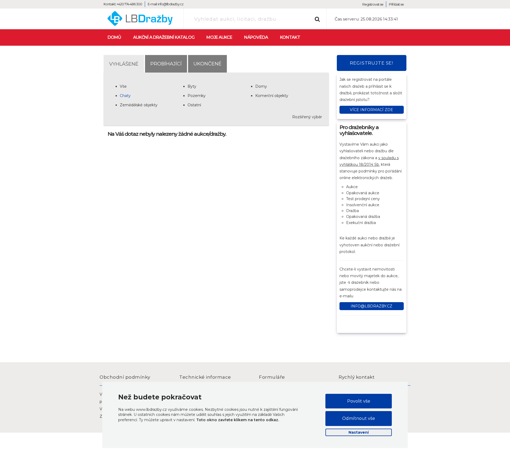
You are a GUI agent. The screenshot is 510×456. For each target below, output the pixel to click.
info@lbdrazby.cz (371, 306)
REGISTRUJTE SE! (371, 63)
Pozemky (197, 95)
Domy (261, 86)
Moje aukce (219, 37)
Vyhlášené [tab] (123, 64)
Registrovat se (372, 4)
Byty (192, 86)
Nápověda (256, 37)
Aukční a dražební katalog (163, 37)
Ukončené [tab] (207, 64)
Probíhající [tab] (166, 64)
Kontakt (290, 37)
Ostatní (194, 105)
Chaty (125, 95)
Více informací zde (371, 109)
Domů (114, 37)
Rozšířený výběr (307, 117)
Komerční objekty (271, 95)
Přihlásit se (396, 4)
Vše (123, 86)
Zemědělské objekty (139, 105)
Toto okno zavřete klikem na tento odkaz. (237, 419)
